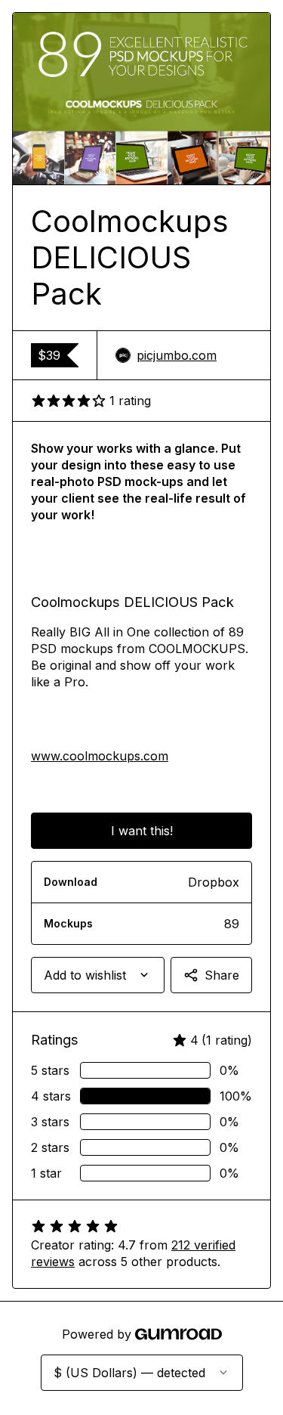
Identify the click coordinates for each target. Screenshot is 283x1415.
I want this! (142, 830)
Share (222, 975)
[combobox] (98, 975)
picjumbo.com (177, 355)
